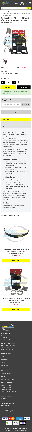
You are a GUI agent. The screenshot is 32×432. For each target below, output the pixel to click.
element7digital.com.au (19, 430)
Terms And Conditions (7, 379)
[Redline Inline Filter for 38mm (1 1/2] (16, 283)
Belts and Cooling (19, 12)
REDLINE (24, 68)
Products (10, 12)
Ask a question (16, 112)
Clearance (4, 362)
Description (6, 119)
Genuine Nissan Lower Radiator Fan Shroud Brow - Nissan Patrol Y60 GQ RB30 (16, 250)
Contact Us (4, 365)
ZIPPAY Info (4, 368)
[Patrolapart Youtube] (11, 410)
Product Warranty (6, 374)
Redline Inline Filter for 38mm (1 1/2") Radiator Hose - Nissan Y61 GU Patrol (16, 299)
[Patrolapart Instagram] (7, 410)
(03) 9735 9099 (10, 343)
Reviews (5, 126)
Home (4, 12)
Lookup (26, 105)
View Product (16, 264)
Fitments (5, 123)
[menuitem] (26, 3)
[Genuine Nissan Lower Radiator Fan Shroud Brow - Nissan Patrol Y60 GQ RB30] (16, 234)
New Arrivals (4, 359)
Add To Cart (8, 87)
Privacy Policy (5, 371)
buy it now (23, 87)
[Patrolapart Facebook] (2, 410)
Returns (3, 376)
